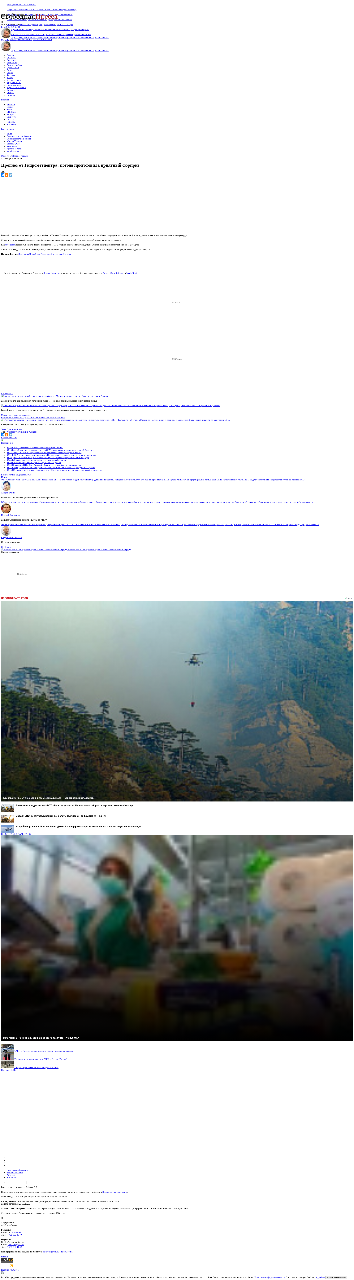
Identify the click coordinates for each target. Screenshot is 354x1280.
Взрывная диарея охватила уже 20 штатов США (29, 39)
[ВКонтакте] (2, 175)
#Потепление (21, 432)
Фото (9, 109)
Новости (11, 104)
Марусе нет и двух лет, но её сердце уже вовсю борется (82, 396)
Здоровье (11, 75)
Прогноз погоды (20, 156)
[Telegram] (10, 175)
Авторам (11, 1175)
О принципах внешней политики (17, 524)
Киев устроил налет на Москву (21, 4)
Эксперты (11, 117)
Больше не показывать (336, 1277)
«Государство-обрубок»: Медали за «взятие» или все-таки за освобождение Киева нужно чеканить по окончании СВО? (173, 420)
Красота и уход (14, 149)
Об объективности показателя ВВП (18, 480)
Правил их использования (114, 1192)
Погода (10, 92)
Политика (11, 57)
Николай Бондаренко (11, 515)
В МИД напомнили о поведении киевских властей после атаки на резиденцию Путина (51, 467)
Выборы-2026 (13, 144)
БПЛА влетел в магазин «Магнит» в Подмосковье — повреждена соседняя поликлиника (51, 455)
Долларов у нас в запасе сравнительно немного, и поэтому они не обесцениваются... (53, 37)
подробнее (320, 1277)
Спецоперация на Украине (19, 136)
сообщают (10, 245)
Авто (9, 70)
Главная (10, 55)
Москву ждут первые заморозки (16, 415)
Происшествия (14, 85)
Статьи (10, 107)
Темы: (9, 134)
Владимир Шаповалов (11, 537)
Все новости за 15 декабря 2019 (16, 475)
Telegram (120, 273)
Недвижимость (14, 82)
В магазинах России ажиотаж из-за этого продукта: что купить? (41, 1038)
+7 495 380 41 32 (14, 1247)
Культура (11, 90)
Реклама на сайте (15, 1172)
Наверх (4, 1256)
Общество (11, 60)
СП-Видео (11, 112)
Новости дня (7, 443)
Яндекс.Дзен (109, 273)
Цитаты (10, 119)
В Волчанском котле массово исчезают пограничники (35, 447)
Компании (11, 124)
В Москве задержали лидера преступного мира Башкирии (37, 460)
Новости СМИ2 (8, 1070)
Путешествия (13, 67)
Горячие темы (7, 129)
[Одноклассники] (6, 175)
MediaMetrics (132, 273)
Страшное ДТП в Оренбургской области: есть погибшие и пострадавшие (44, 465)
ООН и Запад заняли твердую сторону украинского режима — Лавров (40, 24)
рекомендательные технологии (57, 1252)
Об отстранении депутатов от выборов (19, 502)
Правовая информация (17, 1170)
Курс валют (12, 146)
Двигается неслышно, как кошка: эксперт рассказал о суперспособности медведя (48, 457)
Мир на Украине (14, 141)
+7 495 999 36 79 (14, 1235)
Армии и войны (14, 65)
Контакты (11, 1177)
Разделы (5, 100)
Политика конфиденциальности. (269, 1277)
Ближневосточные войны (19, 139)
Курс (3, 27)
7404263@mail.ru (16, 1244)
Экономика (12, 62)
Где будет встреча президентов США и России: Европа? (40, 1059)
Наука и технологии (16, 87)
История (11, 95)
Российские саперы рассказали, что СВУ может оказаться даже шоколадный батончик (50, 450)
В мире (10, 77)
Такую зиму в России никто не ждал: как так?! (36, 1067)
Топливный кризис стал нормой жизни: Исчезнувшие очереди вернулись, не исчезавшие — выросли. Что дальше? (165, 405)
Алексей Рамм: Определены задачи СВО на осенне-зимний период (99, 549)
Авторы (10, 114)
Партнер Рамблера (10, 1270)
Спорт (10, 72)
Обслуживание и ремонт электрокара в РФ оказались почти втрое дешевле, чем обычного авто (54, 470)
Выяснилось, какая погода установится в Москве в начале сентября (33, 417)
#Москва (11, 432)
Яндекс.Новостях (51, 273)
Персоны (11, 122)
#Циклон (33, 432)
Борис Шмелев (102, 37)
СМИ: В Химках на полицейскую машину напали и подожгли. (44, 1051)
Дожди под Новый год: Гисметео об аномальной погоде (44, 254)
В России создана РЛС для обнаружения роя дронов (34, 462)
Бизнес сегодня (14, 80)
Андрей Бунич (8, 493)
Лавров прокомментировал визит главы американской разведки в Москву (41, 9)
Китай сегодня (13, 151)
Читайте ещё (7, 393)
